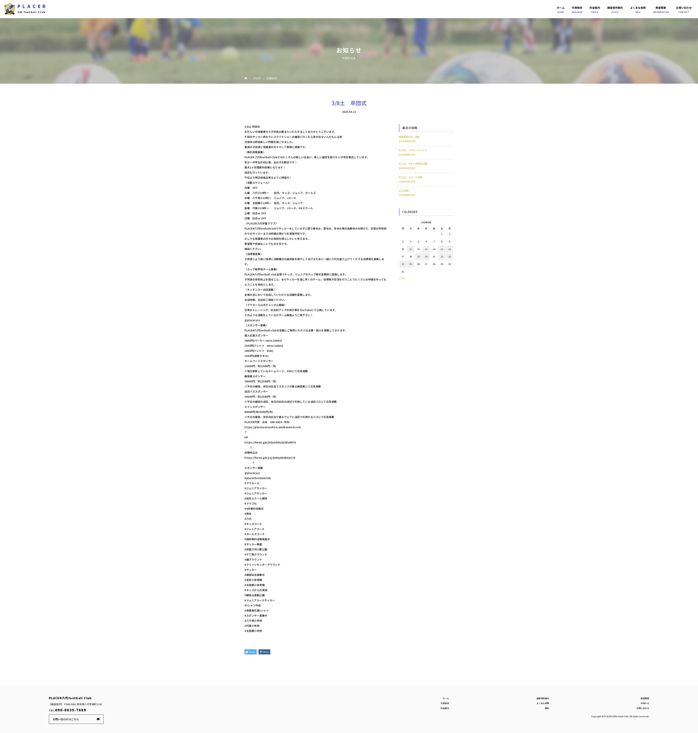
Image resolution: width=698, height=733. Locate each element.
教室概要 (661, 7)
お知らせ (645, 703)
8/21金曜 (404, 190)
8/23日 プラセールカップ (413, 150)
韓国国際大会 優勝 (409, 136)
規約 (547, 708)
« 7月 (402, 278)
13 (426, 249)
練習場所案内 (615, 7)
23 (449, 256)
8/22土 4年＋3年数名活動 (413, 163)
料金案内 (595, 7)
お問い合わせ (684, 7)
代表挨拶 (577, 7)
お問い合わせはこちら (66, 719)
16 (449, 249)
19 (418, 256)
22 (442, 256)
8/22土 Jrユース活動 (410, 177)
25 (411, 263)
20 (426, 256)
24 (403, 263)
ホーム (561, 7)
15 (442, 249)
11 (411, 249)
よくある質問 (638, 7)
